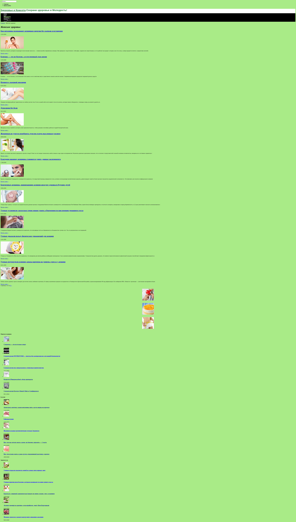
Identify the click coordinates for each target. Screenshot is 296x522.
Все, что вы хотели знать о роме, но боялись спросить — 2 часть (25, 442)
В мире (5, 15)
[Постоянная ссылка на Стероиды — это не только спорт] (6, 341)
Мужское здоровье (7, 18)
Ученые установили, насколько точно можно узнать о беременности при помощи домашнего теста (42, 211)
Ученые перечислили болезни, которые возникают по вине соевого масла (28, 482)
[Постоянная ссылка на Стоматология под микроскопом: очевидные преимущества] (6, 364)
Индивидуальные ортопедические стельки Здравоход (21, 431)
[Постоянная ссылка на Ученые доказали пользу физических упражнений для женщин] (12, 253)
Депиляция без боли (9, 108)
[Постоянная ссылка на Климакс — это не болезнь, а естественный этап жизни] (12, 73)
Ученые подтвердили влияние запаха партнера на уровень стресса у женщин (33, 262)
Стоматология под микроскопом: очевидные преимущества (24, 368)
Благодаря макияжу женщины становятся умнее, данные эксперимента (31, 159)
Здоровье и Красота (13, 10)
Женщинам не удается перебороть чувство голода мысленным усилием (30, 134)
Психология (9, 20)
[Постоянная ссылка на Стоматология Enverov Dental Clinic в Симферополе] (6, 388)
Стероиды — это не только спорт (15, 344)
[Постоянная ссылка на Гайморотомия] (6, 416)
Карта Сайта (7, 5)
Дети (5, 16)
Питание (5, 21)
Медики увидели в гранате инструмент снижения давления (23, 517)
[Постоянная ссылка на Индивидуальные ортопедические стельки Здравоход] (6, 427)
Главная (6, 4)
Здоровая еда (6, 17)
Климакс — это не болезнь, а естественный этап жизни (24, 57)
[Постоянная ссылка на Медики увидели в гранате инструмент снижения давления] (6, 514)
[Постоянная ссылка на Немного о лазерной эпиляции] (12, 99)
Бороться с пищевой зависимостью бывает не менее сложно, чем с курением (29, 494)
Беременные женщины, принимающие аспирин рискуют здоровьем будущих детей (35, 185)
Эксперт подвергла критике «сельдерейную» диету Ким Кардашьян (26, 505)
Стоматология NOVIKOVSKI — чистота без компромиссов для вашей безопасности (32, 356)
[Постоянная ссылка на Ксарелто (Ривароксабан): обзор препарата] (6, 376)
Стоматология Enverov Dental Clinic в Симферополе (21, 391)
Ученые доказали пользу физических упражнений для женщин (27, 236)
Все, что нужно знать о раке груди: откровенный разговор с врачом (26, 454)
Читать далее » (4, 53)
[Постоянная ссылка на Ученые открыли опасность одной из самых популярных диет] (6, 467)
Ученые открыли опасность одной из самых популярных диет (24, 470)
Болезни (5, 14)
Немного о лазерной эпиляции (13, 82)
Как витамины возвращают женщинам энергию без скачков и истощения (32, 31)
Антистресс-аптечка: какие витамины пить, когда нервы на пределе (26, 407)
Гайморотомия (9, 419)
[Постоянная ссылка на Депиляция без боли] (12, 125)
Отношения (6, 19)
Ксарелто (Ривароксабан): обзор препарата (18, 379)
